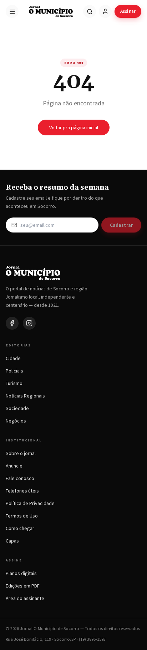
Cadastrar (121, 225)
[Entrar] (105, 11)
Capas (12, 541)
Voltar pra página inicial (73, 127)
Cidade (13, 358)
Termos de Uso (22, 515)
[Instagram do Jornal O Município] (29, 323)
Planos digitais (21, 573)
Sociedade (17, 408)
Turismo (14, 383)
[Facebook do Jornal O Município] (12, 323)
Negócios (16, 421)
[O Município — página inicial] (51, 11)
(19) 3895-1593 (92, 639)
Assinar (128, 11)
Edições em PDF (23, 585)
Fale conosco (20, 478)
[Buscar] (89, 11)
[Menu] (12, 11)
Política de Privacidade (30, 503)
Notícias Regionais (25, 395)
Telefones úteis (22, 491)
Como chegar (20, 528)
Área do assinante (25, 598)
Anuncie (14, 465)
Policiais (14, 371)
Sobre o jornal (21, 453)
